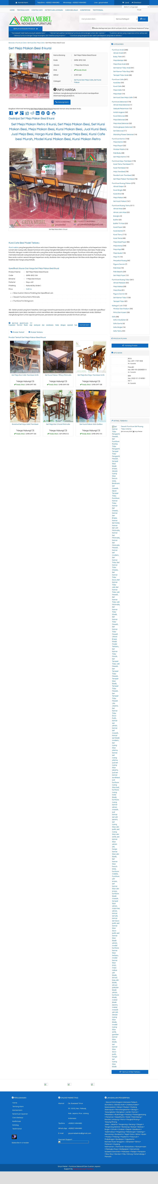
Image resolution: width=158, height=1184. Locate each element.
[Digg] (27, 114)
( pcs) (126, 2)
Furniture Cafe (21, 42)
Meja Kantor (118, 142)
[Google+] (21, 114)
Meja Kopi (117, 249)
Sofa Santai (117, 323)
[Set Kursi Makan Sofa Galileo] (91, 406)
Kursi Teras (117, 238)
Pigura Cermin (119, 264)
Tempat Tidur (118, 301)
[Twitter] (16, 114)
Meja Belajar (118, 60)
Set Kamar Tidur (119, 298)
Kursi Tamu (117, 234)
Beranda (12, 42)
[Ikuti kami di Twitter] (79, 1085)
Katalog (15, 1125)
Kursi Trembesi (119, 168)
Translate (145, 10)
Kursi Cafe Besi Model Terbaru (24, 243)
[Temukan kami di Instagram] (102, 1085)
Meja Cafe (117, 90)
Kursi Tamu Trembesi (121, 164)
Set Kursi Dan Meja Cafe (36, 42)
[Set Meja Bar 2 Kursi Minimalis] (58, 406)
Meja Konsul (118, 246)
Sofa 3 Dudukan (119, 320)
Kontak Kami (37, 10)
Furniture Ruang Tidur (120, 280)
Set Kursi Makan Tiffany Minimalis (58, 375)
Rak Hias (116, 268)
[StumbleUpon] (48, 114)
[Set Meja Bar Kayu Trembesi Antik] (91, 357)
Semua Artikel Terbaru (131, 1072)
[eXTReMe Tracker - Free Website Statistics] (14, 1137)
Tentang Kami (23, 10)
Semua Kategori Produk (24, 29)
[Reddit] (32, 114)
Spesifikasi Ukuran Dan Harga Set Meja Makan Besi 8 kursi (34, 268)
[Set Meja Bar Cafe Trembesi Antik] (25, 357)
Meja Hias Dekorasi (120, 123)
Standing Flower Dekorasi (123, 134)
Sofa (114, 317)
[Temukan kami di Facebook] (55, 1085)
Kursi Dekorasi (119, 116)
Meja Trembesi (119, 171)
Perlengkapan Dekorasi (122, 127)
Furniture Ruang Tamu (121, 205)
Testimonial (98, 10)
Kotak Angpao (119, 112)
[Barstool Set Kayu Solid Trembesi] (25, 406)
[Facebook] (11, 114)
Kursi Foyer (117, 227)
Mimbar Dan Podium (121, 309)
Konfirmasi (85, 10)
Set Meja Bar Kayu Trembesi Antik (91, 375)
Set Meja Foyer (119, 275)
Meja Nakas (118, 286)
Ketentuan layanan (54, 10)
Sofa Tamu (117, 331)
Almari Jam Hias (119, 212)
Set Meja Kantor (119, 157)
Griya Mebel (62, 1166)
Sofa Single (117, 327)
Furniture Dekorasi (119, 102)
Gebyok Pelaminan (120, 108)
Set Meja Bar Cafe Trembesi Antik (25, 375)
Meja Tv (116, 257)
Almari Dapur (118, 186)
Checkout (137, 2)
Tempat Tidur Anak (120, 75)
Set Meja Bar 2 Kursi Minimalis (58, 424)
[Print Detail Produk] (53, 114)
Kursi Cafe (117, 86)
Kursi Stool (117, 194)
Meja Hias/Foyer (119, 242)
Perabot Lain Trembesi (122, 175)
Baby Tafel (117, 57)
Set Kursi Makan (119, 201)
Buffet (115, 220)
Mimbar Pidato (119, 149)
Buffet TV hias (118, 223)
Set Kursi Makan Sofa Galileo (91, 424)
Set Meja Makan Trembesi (123, 179)
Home (12, 10)
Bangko (116, 216)
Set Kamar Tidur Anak (122, 68)
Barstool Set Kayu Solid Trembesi (25, 424)
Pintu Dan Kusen (119, 312)
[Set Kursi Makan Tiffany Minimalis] (58, 357)
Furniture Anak (118, 50)
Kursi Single (118, 190)
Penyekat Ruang (120, 260)
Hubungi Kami (63, 102)
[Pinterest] (42, 114)
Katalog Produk (131, 345)
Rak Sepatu (118, 272)
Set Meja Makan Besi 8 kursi (30, 48)
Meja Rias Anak (119, 64)
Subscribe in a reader (20, 1143)
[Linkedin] (37, 114)
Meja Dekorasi (119, 120)
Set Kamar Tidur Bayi (121, 71)
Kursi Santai (118, 231)
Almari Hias (117, 209)
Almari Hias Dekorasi (121, 105)
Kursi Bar (117, 83)
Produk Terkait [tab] (18, 332)
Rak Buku (117, 153)
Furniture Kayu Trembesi (121, 161)
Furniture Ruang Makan (121, 183)
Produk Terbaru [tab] (36, 332)
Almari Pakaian (119, 283)
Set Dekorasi (118, 131)
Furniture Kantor (118, 139)
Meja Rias (117, 290)
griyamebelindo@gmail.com (79, 1133)
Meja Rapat (118, 146)
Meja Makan (118, 197)
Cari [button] (144, 19)
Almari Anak (118, 53)
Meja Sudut (117, 253)
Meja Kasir (117, 94)
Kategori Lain (117, 306)
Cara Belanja (71, 10)
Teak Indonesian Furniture (83, 1169)
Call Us (29, 289)
